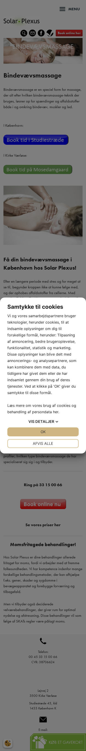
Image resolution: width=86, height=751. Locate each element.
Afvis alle (43, 443)
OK (43, 431)
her (55, 412)
